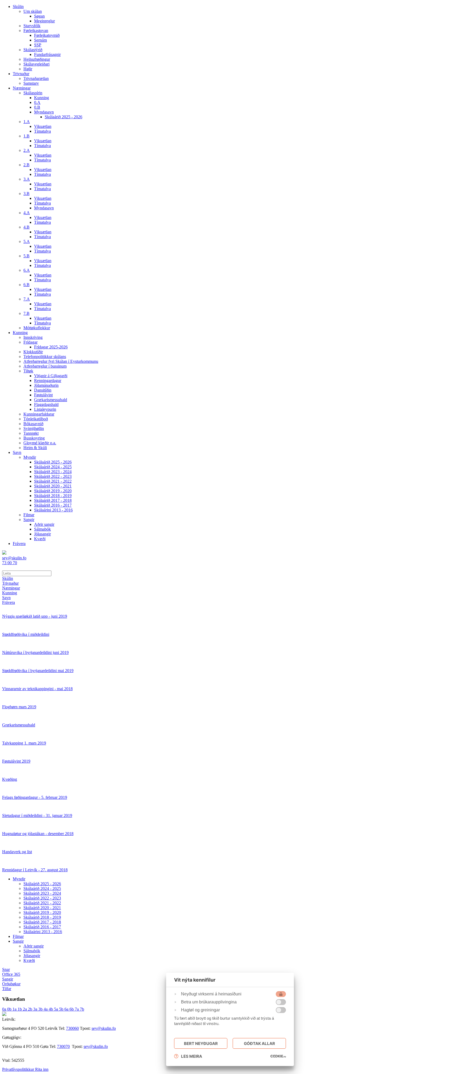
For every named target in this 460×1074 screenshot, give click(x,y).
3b (41, 1009)
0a (4, 1009)
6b (72, 1009)
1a (15, 1009)
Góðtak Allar (259, 1043)
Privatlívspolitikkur (18, 1069)
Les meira (191, 1056)
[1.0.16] (278, 1056)
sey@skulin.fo (104, 1028)
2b (30, 1009)
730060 (72, 1028)
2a (25, 1009)
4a (46, 1009)
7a (77, 1009)
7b (82, 1009)
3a (35, 1009)
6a (66, 1009)
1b (20, 1009)
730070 (63, 1046)
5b (61, 1009)
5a (56, 1009)
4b (51, 1009)
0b (10, 1009)
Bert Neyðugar (201, 1043)
